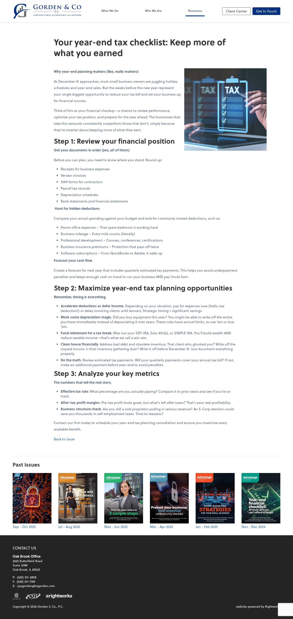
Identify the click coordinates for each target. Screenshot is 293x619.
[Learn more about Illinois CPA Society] (17, 596)
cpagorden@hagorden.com (36, 586)
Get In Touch (266, 11)
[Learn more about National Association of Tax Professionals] (33, 596)
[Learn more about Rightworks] (59, 596)
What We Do (109, 10)
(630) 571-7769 (26, 581)
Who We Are (153, 10)
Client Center (236, 11)
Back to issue (64, 438)
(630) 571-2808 (26, 577)
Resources (195, 10)
